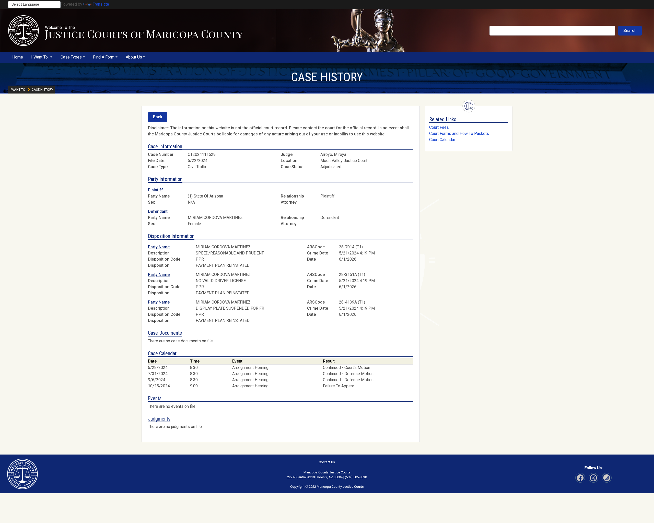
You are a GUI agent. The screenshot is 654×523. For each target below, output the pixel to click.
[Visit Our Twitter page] (606, 478)
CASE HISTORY (327, 77)
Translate (101, 4)
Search (630, 30)
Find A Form (103, 57)
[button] (23, 30)
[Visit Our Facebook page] (580, 478)
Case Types (71, 57)
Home (17, 57)
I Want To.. (40, 57)
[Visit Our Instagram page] (593, 478)
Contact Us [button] (327, 462)
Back (157, 116)
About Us (134, 57)
